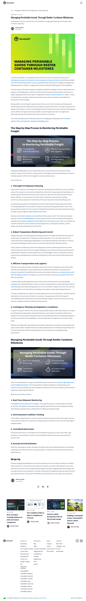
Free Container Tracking (26, 549)
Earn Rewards (59, 551)
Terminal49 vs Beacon (26, 591)
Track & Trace (23, 559)
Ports (35, 562)
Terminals (36, 556)
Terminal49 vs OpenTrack (26, 584)
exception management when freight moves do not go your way (39, 221)
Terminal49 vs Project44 (26, 576)
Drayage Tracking (24, 562)
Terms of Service (51, 549)
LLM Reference (38, 554)
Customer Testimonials (40, 549)
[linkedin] (43, 486)
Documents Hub (24, 554)
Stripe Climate (43, 598)
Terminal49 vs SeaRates (26, 574)
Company (49, 544)
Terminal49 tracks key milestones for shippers (25, 404)
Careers (49, 546)
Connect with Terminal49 (32, 474)
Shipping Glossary (38, 551)
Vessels (36, 564)
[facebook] (47, 486)
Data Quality (23, 544)
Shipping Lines (37, 559)
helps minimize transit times (37, 212)
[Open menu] (81, 3)
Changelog (60, 546)
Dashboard (23, 546)
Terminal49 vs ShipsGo (26, 586)
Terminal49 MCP (24, 571)
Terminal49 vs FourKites (26, 579)
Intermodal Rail (24, 556)
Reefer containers (57, 95)
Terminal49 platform (29, 219)
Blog (12, 10)
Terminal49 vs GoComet (26, 589)
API (21, 564)
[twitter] (38, 486)
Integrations (23, 567)
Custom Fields (24, 551)
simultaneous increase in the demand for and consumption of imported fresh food (36, 80)
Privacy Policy (50, 551)
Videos (35, 546)
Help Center (59, 544)
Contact (58, 549)
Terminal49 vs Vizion (25, 581)
